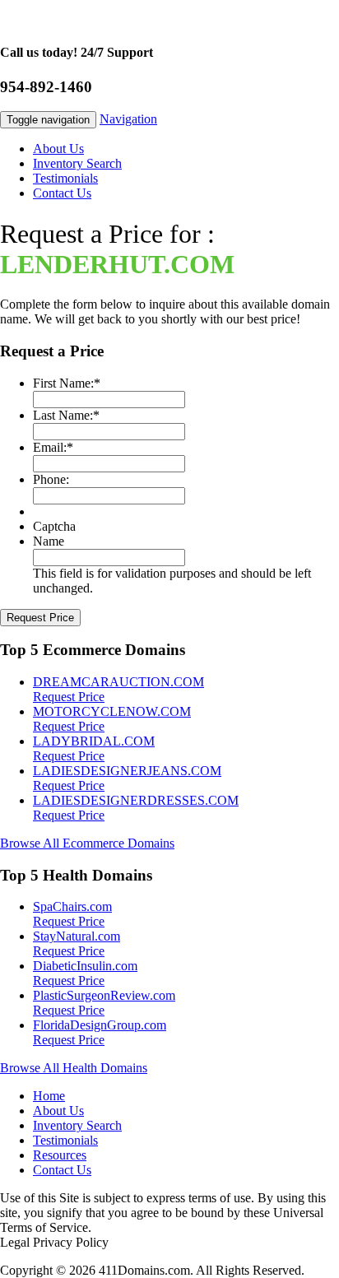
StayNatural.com (76, 936)
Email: (53, 447)
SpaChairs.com (72, 906)
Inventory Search (77, 163)
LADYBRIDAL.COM (94, 741)
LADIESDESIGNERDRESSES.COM (136, 800)
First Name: (66, 383)
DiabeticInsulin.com (85, 966)
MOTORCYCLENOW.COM (112, 711)
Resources (59, 1155)
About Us (58, 149)
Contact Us (62, 193)
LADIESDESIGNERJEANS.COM (127, 771)
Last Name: (66, 415)
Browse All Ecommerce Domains (87, 843)
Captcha (54, 526)
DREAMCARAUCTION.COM (118, 682)
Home (49, 1096)
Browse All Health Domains (73, 1068)
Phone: (51, 479)
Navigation (128, 119)
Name (48, 541)
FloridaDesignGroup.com (99, 1025)
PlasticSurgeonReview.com (104, 995)
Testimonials (65, 178)
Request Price (68, 697)
